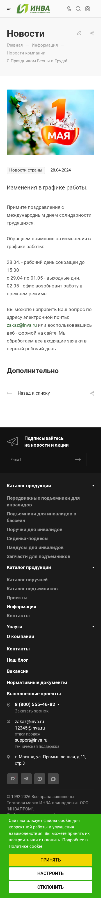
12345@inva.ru (30, 728)
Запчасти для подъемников (38, 556)
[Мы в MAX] (53, 778)
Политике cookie (25, 846)
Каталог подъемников (32, 588)
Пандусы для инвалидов (35, 547)
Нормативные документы (37, 682)
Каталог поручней (27, 579)
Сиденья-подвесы (28, 538)
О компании (20, 636)
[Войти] (87, 9)
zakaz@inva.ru (22, 325)
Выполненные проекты (34, 693)
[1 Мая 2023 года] (50, 122)
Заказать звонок (32, 711)
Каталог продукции (29, 485)
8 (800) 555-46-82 (35, 704)
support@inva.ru (31, 740)
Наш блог (17, 660)
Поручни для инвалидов (35, 529)
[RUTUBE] (12, 778)
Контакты (18, 615)
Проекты (17, 597)
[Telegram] (26, 778)
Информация (21, 606)
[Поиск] (78, 9)
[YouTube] (39, 778)
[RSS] (79, 32)
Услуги (14, 626)
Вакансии (18, 671)
